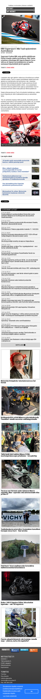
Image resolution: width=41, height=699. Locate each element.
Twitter (24, 649)
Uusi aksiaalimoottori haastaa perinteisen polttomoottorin (13, 184)
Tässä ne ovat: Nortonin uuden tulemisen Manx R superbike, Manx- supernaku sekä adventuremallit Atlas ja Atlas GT (20, 492)
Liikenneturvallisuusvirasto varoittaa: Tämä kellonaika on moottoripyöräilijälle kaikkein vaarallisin (18, 332)
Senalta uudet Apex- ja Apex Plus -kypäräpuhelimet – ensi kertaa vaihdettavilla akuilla (19, 246)
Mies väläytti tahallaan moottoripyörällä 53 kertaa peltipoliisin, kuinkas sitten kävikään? (15, 169)
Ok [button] (32, 691)
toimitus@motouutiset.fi (8, 680)
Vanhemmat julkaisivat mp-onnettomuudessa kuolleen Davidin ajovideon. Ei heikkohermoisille (15, 177)
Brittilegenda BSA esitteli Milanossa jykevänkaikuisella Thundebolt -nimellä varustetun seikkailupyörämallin (20, 418)
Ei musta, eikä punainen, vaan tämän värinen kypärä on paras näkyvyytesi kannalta (19, 273)
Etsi (5, 649)
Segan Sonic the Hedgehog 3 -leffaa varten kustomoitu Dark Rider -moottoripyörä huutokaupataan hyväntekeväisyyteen (20, 314)
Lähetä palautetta (6, 678)
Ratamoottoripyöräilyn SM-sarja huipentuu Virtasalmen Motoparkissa (18, 307)
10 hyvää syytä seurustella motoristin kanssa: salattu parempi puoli (15, 161)
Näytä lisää (20, 345)
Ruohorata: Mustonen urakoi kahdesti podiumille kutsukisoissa (16, 280)
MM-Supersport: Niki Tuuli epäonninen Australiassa (18, 50)
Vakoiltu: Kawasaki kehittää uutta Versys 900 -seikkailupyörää (20, 267)
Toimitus (5, 672)
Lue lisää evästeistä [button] (9, 696)
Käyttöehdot (5, 667)
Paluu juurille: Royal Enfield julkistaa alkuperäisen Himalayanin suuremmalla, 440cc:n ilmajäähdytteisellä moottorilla (20, 293)
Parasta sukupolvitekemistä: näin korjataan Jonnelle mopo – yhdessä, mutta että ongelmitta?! (19, 640)
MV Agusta (9, 53)
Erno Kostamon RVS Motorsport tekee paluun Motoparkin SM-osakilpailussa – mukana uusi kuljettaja (19, 326)
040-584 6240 (8, 682)
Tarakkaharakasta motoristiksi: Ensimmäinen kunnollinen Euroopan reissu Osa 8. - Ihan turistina (20, 530)
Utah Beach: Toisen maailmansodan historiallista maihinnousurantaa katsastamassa (17, 567)
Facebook (14, 651)
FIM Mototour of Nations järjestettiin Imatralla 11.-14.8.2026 (19, 228)
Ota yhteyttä (4, 676)
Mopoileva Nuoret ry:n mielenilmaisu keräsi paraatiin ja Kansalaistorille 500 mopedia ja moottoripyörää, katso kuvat (19, 287)
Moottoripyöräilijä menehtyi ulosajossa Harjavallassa (17, 240)
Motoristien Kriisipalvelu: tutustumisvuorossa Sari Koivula (18, 382)
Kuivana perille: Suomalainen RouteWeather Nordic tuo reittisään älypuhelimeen (18, 253)
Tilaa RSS (33, 650)
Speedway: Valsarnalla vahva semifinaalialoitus (16, 320)
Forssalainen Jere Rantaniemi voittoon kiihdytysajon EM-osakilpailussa (19, 339)
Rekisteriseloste (6, 665)
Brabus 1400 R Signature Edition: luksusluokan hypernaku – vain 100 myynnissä (17, 603)
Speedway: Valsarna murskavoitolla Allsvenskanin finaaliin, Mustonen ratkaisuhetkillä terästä (19, 222)
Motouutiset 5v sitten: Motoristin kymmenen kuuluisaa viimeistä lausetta (14, 193)
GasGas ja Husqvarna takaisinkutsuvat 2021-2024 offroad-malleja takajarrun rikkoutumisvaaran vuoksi (19, 234)
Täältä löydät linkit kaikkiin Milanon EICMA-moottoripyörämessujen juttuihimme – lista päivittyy (19, 455)
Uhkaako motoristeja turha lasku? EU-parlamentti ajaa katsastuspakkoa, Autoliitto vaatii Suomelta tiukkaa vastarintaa (20, 300)
